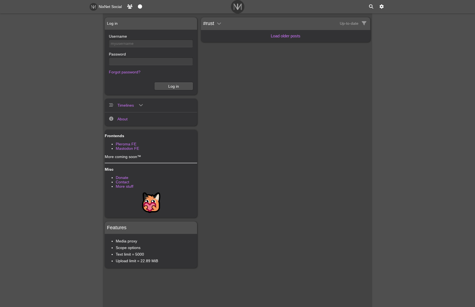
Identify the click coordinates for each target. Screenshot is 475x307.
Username (118, 36)
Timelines (126, 105)
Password (117, 54)
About (122, 119)
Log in (173, 86)
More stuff (124, 186)
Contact (122, 182)
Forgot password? (124, 72)
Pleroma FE (126, 144)
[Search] (371, 6)
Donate (122, 177)
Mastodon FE (127, 148)
